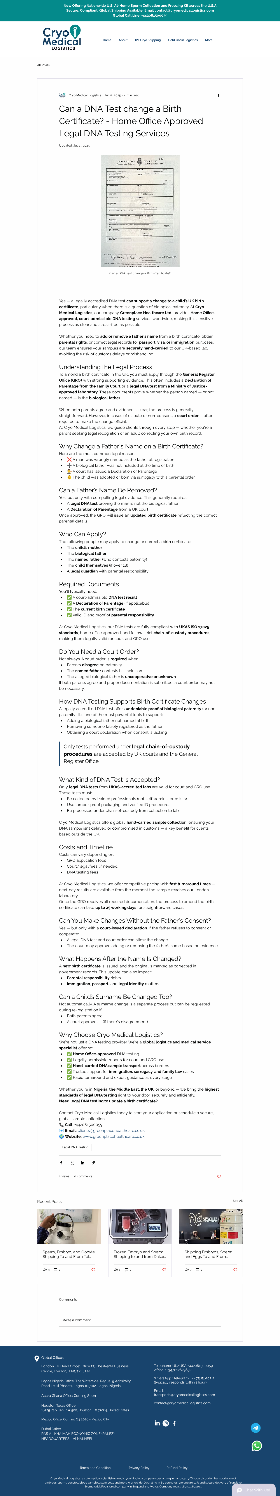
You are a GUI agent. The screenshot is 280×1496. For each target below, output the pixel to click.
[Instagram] (166, 1423)
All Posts (43, 65)
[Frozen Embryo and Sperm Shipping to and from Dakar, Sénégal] (140, 1226)
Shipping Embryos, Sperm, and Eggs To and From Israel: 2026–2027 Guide (209, 1254)
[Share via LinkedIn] (82, 1163)
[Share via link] (93, 1163)
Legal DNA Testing (75, 1147)
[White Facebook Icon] (174, 1423)
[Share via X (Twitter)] (72, 1163)
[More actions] (218, 95)
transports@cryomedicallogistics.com (184, 1395)
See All (238, 1200)
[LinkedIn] (157, 1423)
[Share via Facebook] (61, 1163)
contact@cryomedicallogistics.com (182, 1403)
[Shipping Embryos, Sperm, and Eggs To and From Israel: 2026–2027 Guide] (211, 1226)
